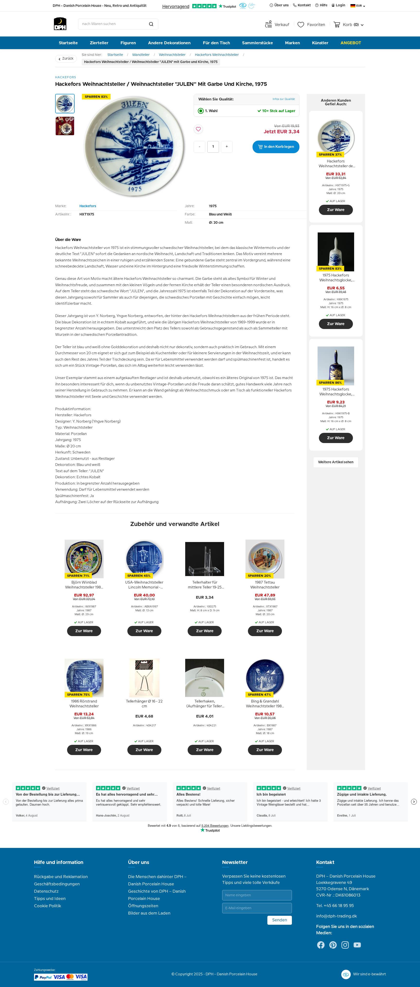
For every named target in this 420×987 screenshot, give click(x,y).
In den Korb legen (279, 147)
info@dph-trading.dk (336, 916)
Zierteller (99, 43)
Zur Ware (84, 631)
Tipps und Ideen (50, 899)
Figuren (128, 43)
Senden (279, 920)
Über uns (138, 862)
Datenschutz (46, 891)
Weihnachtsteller (172, 55)
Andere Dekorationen (169, 43)
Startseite (68, 43)
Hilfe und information (58, 862)
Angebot (351, 43)
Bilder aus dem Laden (149, 913)
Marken (292, 43)
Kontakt (325, 862)
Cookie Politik (47, 906)
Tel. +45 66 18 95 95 (335, 906)
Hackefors (87, 206)
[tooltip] (84, 585)
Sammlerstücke (257, 43)
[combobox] (118, 24)
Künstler (320, 43)
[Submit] (151, 24)
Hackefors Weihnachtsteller (217, 55)
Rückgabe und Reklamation (61, 877)
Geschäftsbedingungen (57, 884)
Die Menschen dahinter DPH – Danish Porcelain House (157, 880)
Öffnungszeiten (143, 906)
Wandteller (141, 55)
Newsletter (235, 862)
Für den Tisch (216, 43)
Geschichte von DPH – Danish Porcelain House (157, 895)
